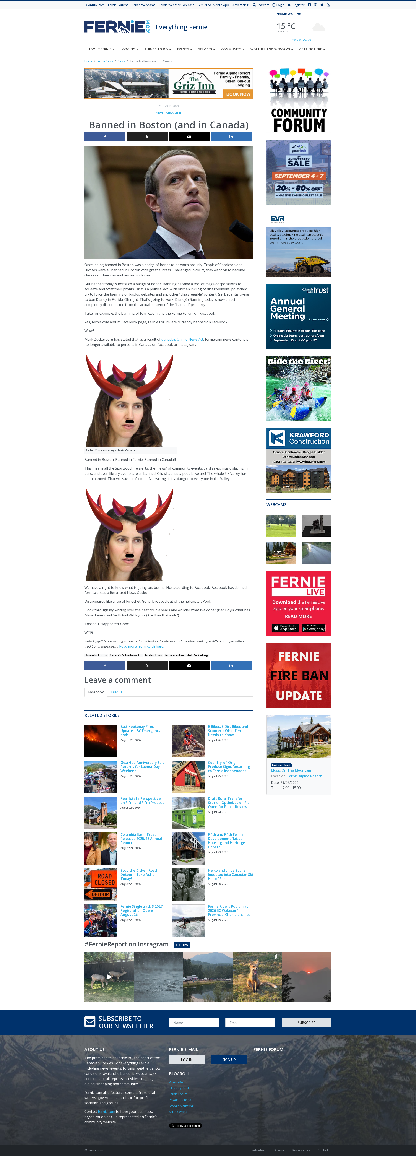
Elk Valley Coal (179, 1088)
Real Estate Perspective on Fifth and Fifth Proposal (142, 800)
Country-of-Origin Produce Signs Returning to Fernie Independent (229, 766)
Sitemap (280, 1150)
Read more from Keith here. (141, 646)
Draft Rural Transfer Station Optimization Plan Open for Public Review (230, 802)
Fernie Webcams (143, 5)
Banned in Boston (96, 655)
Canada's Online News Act (126, 655)
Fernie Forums (118, 5)
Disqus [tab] (116, 692)
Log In (187, 1059)
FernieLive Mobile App (213, 5)
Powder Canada (180, 1100)
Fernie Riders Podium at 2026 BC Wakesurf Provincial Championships (229, 910)
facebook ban (153, 655)
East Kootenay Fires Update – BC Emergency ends (140, 730)
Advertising (240, 5)
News (159, 113)
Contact (323, 1150)
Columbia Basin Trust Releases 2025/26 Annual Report (141, 838)
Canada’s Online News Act (182, 339)
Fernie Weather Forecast (176, 5)
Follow (182, 945)
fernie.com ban (174, 655)
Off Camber (173, 113)
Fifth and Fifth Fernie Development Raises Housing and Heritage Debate (226, 840)
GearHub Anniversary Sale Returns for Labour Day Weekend (142, 766)
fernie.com (106, 1111)
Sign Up (229, 1059)
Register (298, 5)
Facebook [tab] (96, 692)
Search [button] (261, 5)
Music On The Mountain (291, 770)
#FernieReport (178, 1082)
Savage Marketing (181, 1106)
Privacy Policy (301, 1150)
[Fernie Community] (120, 25)
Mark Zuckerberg (197, 655)
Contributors (95, 5)
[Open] (109, 977)
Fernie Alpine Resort (304, 776)
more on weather (302, 39)
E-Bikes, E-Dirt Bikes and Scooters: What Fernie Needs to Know (228, 730)
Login (279, 5)
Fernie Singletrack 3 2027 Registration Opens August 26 (141, 910)
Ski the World (178, 1112)
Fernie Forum (178, 1094)
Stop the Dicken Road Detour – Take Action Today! (138, 874)
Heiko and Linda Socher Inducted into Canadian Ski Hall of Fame (230, 874)
